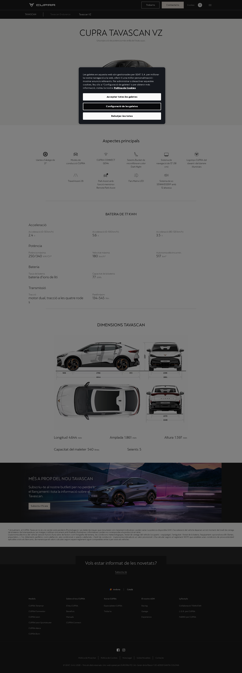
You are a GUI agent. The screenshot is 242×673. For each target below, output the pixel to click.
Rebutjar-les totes (122, 116)
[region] (122, 95)
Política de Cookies (125, 88)
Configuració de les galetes (122, 106)
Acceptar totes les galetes (122, 96)
